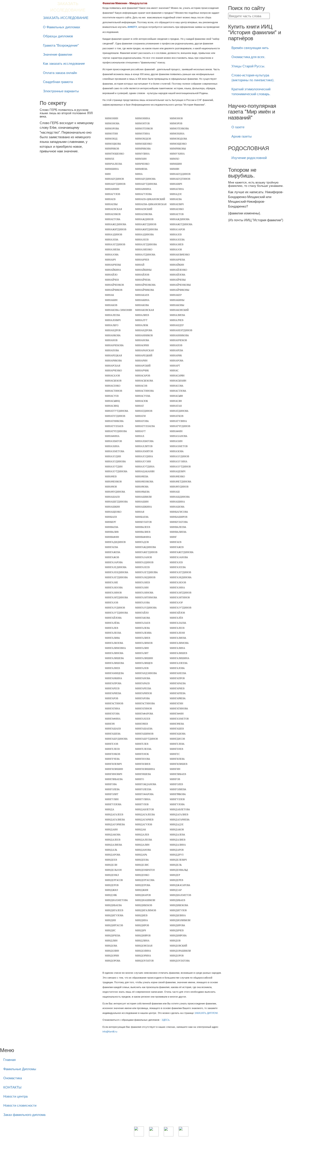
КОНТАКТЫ (12, 1087)
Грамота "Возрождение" (61, 45)
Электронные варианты (61, 91)
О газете (237, 127)
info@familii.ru (109, 1031)
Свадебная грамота (58, 81)
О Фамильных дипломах (61, 27)
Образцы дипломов (58, 36)
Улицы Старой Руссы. (248, 66)
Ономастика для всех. (248, 56)
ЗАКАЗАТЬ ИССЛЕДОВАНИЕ (65, 17)
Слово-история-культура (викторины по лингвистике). (252, 77)
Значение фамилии (57, 54)
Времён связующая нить (250, 47)
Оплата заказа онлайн (60, 72)
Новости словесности (19, 1105)
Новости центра (15, 1096)
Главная (9, 1059)
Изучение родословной (249, 157)
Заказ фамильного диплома (24, 1114)
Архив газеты (241, 136)
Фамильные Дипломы (19, 1068)
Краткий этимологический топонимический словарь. (250, 91)
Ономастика (12, 1077)
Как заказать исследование (64, 63)
